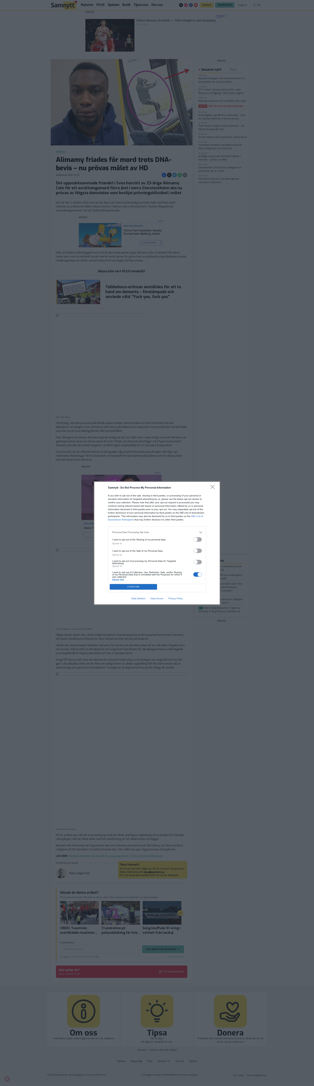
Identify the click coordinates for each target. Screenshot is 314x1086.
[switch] (197, 539)
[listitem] (157, 532)
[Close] (213, 488)
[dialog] (157, 543)
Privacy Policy (175, 598)
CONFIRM (133, 587)
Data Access (157, 598)
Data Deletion (138, 598)
